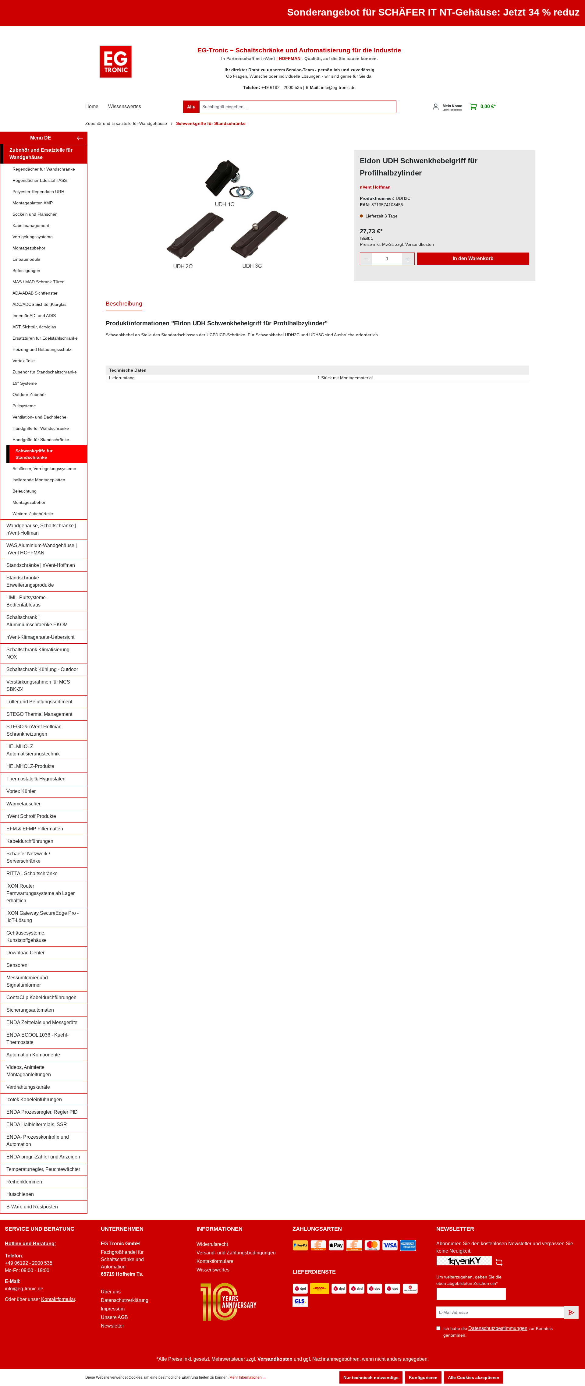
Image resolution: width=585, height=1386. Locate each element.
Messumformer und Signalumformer (27, 981)
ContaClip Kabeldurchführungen (41, 997)
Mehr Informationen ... (247, 1377)
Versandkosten (274, 1359)
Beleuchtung (24, 491)
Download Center (25, 952)
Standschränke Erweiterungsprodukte (30, 581)
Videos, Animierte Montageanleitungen (28, 1071)
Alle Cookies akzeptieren (473, 1377)
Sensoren (16, 965)
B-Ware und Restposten (32, 1206)
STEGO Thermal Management (39, 714)
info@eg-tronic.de (24, 1288)
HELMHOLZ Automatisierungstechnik (33, 750)
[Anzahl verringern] (366, 259)
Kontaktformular (58, 1299)
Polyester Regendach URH (38, 191)
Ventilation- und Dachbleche (39, 417)
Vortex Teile (23, 360)
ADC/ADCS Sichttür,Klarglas (39, 304)
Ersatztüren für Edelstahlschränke (45, 338)
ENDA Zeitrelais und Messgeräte (41, 1022)
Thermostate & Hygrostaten (36, 778)
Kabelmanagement (30, 225)
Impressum (113, 1308)
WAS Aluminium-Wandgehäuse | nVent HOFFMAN (41, 549)
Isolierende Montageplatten (38, 479)
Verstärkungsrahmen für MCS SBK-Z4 (38, 685)
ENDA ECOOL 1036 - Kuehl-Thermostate (37, 1038)
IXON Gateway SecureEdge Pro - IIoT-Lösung (42, 916)
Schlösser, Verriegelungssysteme (44, 468)
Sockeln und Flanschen (35, 214)
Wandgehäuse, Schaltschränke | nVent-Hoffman (41, 529)
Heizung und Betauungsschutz (41, 349)
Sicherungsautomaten (30, 1010)
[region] (227, 215)
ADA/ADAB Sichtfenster (35, 293)
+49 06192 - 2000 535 (28, 1263)
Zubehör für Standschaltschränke (44, 371)
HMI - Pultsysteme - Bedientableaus (27, 601)
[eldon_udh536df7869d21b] (226, 215)
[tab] (124, 304)
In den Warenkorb (473, 258)
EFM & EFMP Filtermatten (34, 828)
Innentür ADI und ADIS (34, 315)
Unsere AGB (114, 1317)
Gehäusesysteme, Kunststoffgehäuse (26, 936)
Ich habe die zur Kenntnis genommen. (498, 1332)
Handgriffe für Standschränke (40, 439)
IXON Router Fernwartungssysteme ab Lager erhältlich (40, 893)
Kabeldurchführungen (29, 841)
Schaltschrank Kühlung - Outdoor (42, 669)
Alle (191, 106)
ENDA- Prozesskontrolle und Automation (37, 1140)
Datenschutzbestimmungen (497, 1328)
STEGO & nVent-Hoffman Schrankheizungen (34, 730)
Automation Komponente (33, 1054)
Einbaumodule (26, 259)
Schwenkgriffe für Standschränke (34, 454)
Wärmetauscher (23, 803)
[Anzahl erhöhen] (408, 259)
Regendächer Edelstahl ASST (40, 180)
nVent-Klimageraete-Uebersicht (40, 637)
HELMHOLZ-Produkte (30, 766)
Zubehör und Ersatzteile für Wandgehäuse (41, 153)
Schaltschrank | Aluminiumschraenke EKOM (37, 621)
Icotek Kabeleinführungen (34, 1099)
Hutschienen (20, 1194)
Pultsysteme (24, 405)
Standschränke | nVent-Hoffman (40, 565)
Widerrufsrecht (212, 1244)
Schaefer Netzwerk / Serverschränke (28, 857)
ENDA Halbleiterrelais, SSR (36, 1124)
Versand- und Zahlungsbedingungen (236, 1252)
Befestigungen (26, 270)
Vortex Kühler (21, 791)
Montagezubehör (28, 248)
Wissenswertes (213, 1269)
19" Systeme (24, 383)
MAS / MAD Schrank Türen (38, 281)
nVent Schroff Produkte (31, 816)
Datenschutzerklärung (124, 1300)
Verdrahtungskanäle (28, 1087)
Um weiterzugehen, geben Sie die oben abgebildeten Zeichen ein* (469, 1280)
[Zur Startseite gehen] (115, 62)
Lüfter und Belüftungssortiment (39, 701)
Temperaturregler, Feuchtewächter (43, 1169)
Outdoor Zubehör (29, 394)
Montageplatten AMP (32, 202)
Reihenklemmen (24, 1181)
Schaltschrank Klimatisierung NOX (37, 653)
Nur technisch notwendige (371, 1377)
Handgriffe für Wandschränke (40, 428)
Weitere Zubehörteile (32, 513)
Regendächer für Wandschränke (43, 169)
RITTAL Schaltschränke (32, 873)
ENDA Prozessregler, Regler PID (42, 1112)
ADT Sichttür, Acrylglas (34, 326)
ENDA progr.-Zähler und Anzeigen (43, 1156)
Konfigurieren (423, 1377)
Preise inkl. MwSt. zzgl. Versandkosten (397, 244)
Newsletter (112, 1325)
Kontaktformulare (215, 1261)
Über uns (111, 1291)
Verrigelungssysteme (32, 236)
